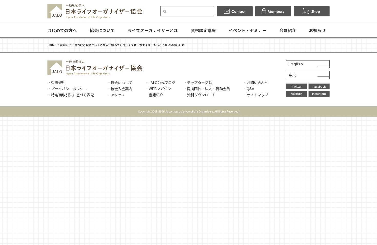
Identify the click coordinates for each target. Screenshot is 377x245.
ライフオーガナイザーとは (153, 30)
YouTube (296, 93)
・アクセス (116, 95)
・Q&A (248, 88)
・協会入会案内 (119, 88)
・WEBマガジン (158, 88)
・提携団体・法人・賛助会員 (206, 88)
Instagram (319, 93)
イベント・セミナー (247, 30)
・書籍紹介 (154, 95)
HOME (51, 45)
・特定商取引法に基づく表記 (70, 95)
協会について (102, 30)
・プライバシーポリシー (67, 88)
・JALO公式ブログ (160, 82)
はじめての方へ (62, 30)
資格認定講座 (203, 30)
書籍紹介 (65, 45)
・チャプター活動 (197, 82)
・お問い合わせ (255, 82)
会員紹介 (287, 30)
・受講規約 (56, 82)
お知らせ (317, 30)
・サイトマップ (255, 95)
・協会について (119, 82)
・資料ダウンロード (199, 95)
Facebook (319, 86)
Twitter (296, 86)
